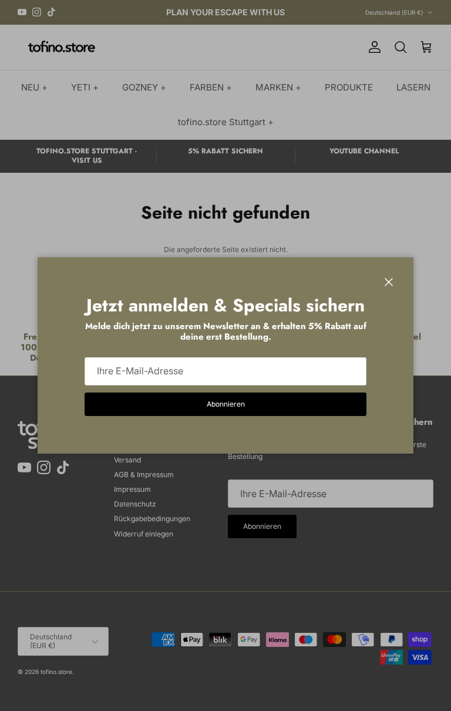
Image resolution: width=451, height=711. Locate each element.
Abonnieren (226, 404)
